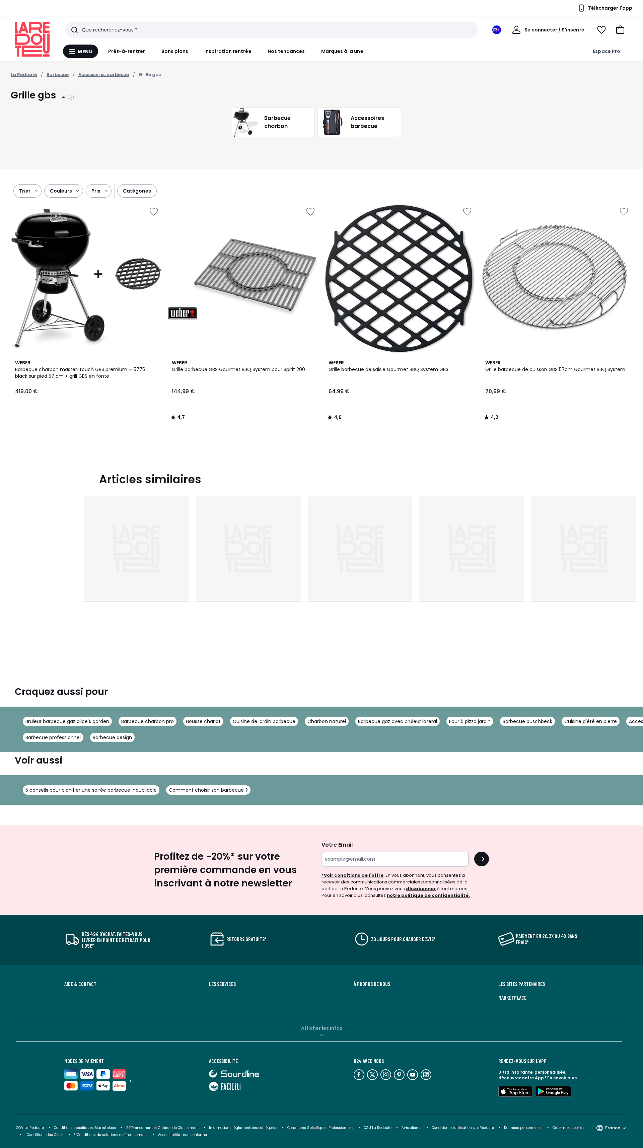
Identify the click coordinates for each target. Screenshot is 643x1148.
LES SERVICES (222, 984)
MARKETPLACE (512, 998)
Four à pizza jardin (470, 721)
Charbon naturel (326, 721)
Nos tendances (286, 51)
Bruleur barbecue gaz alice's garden (67, 721)
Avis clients (412, 1127)
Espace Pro (606, 51)
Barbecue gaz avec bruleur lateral (397, 721)
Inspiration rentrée (227, 51)
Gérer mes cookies (568, 1127)
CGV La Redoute (30, 1127)
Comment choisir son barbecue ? (208, 790)
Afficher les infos (321, 1028)
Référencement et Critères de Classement (162, 1127)
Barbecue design (112, 737)
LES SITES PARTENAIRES (521, 984)
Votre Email (337, 845)
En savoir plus (562, 1078)
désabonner (421, 888)
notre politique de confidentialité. (428, 895)
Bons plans (175, 51)
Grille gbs (150, 74)
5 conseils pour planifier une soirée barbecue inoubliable (91, 790)
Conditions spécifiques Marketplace (85, 1127)
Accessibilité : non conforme (182, 1134)
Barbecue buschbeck (527, 721)
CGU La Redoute (377, 1127)
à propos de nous (372, 984)
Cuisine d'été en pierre (590, 721)
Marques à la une (342, 51)
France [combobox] (612, 1128)
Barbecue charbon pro (147, 721)
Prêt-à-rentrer (126, 51)
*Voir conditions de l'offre (352, 875)
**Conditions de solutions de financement (111, 1134)
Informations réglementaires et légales (243, 1127)
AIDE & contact (80, 984)
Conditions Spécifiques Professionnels (320, 1127)
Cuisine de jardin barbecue (264, 721)
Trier (24, 191)
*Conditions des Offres (44, 1134)
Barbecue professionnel (53, 737)
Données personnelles (523, 1127)
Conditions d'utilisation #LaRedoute (463, 1127)
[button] (620, 30)
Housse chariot (203, 721)
